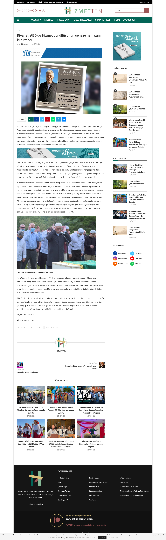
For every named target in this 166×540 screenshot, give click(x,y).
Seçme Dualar (94, 495)
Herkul (60, 482)
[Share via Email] (64, 119)
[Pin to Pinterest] (47, 119)
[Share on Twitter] (42, 119)
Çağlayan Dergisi (64, 491)
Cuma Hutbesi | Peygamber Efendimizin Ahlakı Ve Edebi (138, 78)
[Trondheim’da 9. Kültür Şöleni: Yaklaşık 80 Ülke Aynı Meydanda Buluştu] (61, 395)
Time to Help (94, 487)
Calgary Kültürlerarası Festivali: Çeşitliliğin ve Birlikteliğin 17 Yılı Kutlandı (31, 444)
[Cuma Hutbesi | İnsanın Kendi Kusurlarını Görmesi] (120, 95)
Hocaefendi (63, 20)
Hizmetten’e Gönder (124, 20)
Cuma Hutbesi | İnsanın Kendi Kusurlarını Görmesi (137, 94)
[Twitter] (22, 10)
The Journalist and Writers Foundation (134, 491)
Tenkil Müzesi (94, 478)
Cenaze (31, 327)
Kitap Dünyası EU (64, 495)
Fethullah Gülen (64, 478)
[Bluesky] (43, 10)
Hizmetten (24, 44)
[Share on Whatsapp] (53, 119)
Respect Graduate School (98, 482)
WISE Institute (125, 478)
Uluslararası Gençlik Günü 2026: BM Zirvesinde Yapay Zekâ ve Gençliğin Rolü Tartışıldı (61, 444)
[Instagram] (25, 10)
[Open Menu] (18, 20)
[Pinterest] (29, 10)
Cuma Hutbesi (102, 20)
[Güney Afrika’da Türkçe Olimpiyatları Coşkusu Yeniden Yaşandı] (91, 428)
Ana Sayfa (36, 20)
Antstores (92, 500)
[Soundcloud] (36, 10)
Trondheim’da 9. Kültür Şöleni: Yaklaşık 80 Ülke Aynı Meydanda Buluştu (61, 410)
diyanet (39, 327)
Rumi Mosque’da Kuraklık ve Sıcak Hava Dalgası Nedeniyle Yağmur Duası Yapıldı (91, 410)
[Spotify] (40, 10)
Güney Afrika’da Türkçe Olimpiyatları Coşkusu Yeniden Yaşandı (91, 444)
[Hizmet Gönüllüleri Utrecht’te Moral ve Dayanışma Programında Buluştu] (31, 395)
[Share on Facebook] (36, 119)
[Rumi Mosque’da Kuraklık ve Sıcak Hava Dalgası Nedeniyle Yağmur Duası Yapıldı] (91, 395)
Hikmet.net (124, 482)
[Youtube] (32, 10)
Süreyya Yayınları (95, 491)
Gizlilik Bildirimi (113, 538)
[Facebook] (18, 10)
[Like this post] (31, 119)
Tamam (102, 538)
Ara (146, 10)
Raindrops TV (63, 500)
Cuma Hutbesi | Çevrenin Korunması (137, 107)
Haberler (49, 20)
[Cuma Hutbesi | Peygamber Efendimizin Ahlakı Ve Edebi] (120, 78)
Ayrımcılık (21, 327)
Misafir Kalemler (83, 20)
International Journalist (129, 487)
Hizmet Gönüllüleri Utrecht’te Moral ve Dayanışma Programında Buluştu (31, 410)
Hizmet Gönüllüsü (52, 327)
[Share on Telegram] (58, 119)
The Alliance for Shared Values (131, 495)
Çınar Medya (62, 487)
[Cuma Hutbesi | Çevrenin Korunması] (120, 109)
